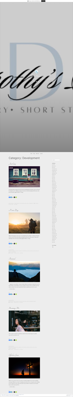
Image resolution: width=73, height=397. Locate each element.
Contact (41, 153)
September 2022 (54, 173)
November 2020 (54, 204)
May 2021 (53, 195)
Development (17, 203)
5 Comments (36, 203)
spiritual (28, 301)
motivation (31, 250)
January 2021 (54, 201)
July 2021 (53, 192)
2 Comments (11, 302)
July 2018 (53, 240)
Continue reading (11, 387)
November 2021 (54, 187)
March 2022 (54, 181)
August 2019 (54, 222)
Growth (15, 301)
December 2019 (54, 218)
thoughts (10, 348)
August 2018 (54, 239)
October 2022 (54, 171)
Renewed (12, 258)
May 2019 (53, 226)
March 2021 (53, 198)
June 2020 (53, 209)
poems (25, 203)
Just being (12, 163)
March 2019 (53, 229)
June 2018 (53, 242)
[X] (52, 247)
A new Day (13, 210)
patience (31, 347)
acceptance (11, 347)
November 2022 (54, 170)
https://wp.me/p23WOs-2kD (14, 335)
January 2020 (54, 216)
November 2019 (54, 219)
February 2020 (54, 215)
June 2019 (53, 225)
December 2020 (54, 202)
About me (37, 153)
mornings (28, 250)
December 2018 (54, 233)
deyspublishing (12, 203)
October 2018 (54, 236)
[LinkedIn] (38, 81)
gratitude (17, 250)
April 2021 (53, 197)
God (17, 347)
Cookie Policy (17, 395)
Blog (34, 153)
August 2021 (54, 191)
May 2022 (53, 178)
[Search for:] (56, 159)
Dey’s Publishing (36, 76)
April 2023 (53, 167)
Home (31, 153)
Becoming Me (14, 308)
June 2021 (53, 194)
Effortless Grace (14, 355)
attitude (11, 250)
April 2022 (53, 180)
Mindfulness (25, 250)
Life (20, 203)
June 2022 (53, 177)
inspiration (20, 250)
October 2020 (54, 205)
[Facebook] (36, 81)
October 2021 (54, 188)
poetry (27, 203)
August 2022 (54, 174)
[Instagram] (34, 81)
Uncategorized (31, 203)
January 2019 (54, 232)
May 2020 (53, 211)
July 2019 (53, 223)
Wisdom (35, 301)
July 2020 (53, 208)
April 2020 (53, 212)
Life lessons (22, 203)
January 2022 (54, 184)
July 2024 (53, 164)
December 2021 (54, 185)
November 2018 (54, 235)
